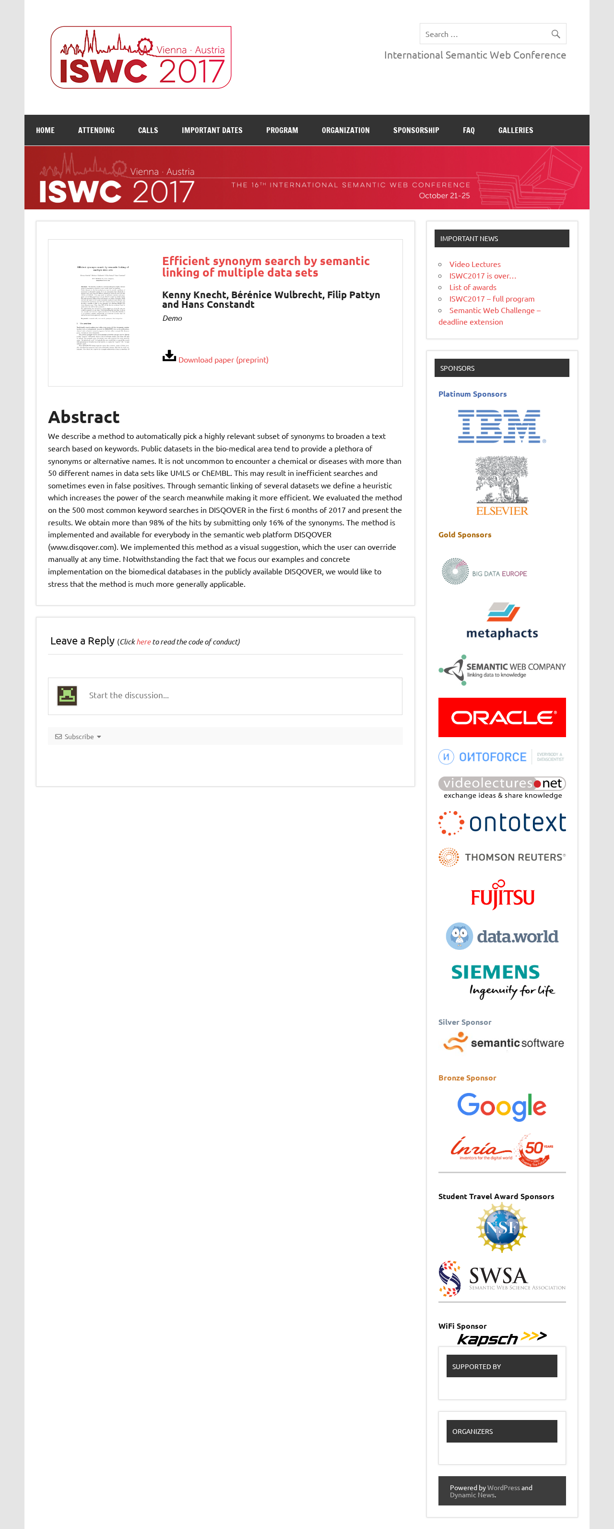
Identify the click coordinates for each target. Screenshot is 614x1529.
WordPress (503, 1487)
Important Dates (212, 130)
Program (282, 130)
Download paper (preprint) (223, 359)
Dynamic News (472, 1494)
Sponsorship (416, 130)
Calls (148, 130)
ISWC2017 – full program (492, 298)
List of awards (472, 286)
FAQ (469, 130)
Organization (346, 130)
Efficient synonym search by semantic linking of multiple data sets (266, 266)
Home (45, 130)
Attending (96, 130)
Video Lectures (475, 263)
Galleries (515, 130)
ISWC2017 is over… (483, 275)
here (143, 641)
